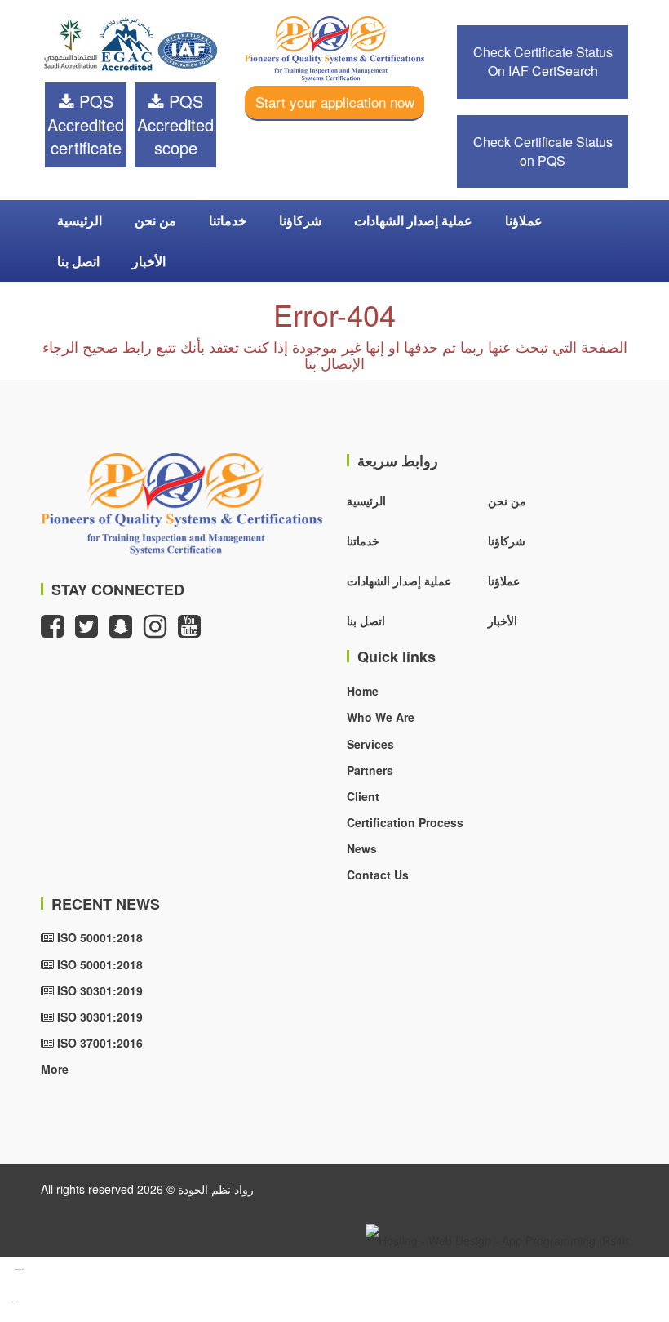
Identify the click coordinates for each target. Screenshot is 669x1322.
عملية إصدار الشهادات (413, 220)
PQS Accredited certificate (85, 124)
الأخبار (149, 260)
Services (370, 744)
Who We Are (380, 717)
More (55, 1069)
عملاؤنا (524, 220)
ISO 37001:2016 (98, 1043)
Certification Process (405, 822)
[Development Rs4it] (497, 1239)
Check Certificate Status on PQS (543, 151)
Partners (370, 770)
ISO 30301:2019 (98, 990)
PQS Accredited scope (175, 124)
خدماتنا (227, 220)
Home (363, 691)
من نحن (155, 220)
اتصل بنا (78, 260)
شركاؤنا (300, 220)
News (362, 848)
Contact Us (378, 874)
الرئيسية (79, 220)
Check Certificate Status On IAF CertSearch (543, 61)
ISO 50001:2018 (98, 937)
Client (363, 796)
